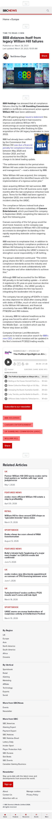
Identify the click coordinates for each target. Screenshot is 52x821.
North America (9, 646)
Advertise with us (10, 798)
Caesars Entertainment (18, 424)
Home (6, 19)
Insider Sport (8, 745)
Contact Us (7, 794)
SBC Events (8, 760)
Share (44, 55)
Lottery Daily (8, 741)
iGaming (6, 676)
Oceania (6, 657)
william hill (11, 438)
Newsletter (7, 711)
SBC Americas (9, 723)
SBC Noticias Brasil (11, 738)
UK (4, 635)
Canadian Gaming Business (14, 764)
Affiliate (6, 684)
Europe (15, 19)
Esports (6, 691)
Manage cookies (34, 791)
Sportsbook (8, 669)
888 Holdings (12, 417)
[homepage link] (10, 11)
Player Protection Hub (12, 749)
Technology (8, 687)
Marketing (7, 680)
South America (9, 649)
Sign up (7, 784)
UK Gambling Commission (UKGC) (23, 431)
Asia (4, 642)
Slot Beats (7, 756)
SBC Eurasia (8, 753)
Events (6, 707)
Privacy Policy (32, 794)
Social (5, 695)
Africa (5, 653)
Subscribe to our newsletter (17, 406)
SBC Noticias (8, 734)
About (5, 791)
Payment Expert (9, 730)
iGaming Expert (9, 727)
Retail (5, 673)
